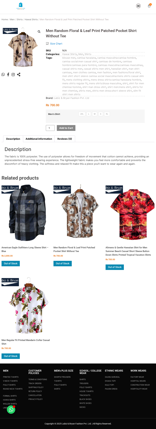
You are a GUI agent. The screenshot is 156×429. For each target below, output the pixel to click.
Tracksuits (85, 395)
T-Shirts (58, 381)
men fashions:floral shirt (126, 72)
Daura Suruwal (112, 377)
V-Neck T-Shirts (10, 381)
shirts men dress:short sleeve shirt (112, 90)
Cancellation (35, 395)
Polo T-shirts (86, 387)
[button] (39, 31)
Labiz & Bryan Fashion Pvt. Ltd (71, 97)
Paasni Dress (111, 389)
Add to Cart (66, 127)
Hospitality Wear (139, 389)
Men (12, 19)
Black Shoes (85, 399)
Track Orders (34, 383)
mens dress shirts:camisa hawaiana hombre (116, 79)
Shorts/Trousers (62, 377)
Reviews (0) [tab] (64, 138)
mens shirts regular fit (75, 83)
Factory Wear (137, 377)
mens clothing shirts (77, 79)
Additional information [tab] (39, 138)
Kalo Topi (109, 385)
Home (5, 19)
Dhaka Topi (110, 381)
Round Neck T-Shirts (12, 389)
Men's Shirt (54, 114)
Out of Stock (10, 263)
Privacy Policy (35, 399)
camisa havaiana (86, 57)
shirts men (85, 90)
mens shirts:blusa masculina (105, 83)
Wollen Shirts (10, 404)
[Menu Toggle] (138, 6)
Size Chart (56, 43)
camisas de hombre (110, 61)
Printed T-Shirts (10, 377)
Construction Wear (140, 385)
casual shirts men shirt (97, 68)
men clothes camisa (84, 72)
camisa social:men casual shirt (79, 61)
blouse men (69, 57)
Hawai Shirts (31, 19)
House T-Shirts (86, 391)
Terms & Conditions (37, 379)
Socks (82, 407)
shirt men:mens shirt (119, 87)
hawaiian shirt (119, 68)
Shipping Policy (35, 387)
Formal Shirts (10, 396)
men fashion (104, 72)
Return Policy (35, 391)
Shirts (20, 19)
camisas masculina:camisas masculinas (120, 65)
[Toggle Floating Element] (11, 409)
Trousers (84, 383)
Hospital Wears (138, 381)
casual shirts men (72, 68)
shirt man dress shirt (94, 87)
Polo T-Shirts (9, 385)
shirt (125, 83)
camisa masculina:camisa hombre (116, 57)
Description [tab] (13, 138)
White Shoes (85, 403)
